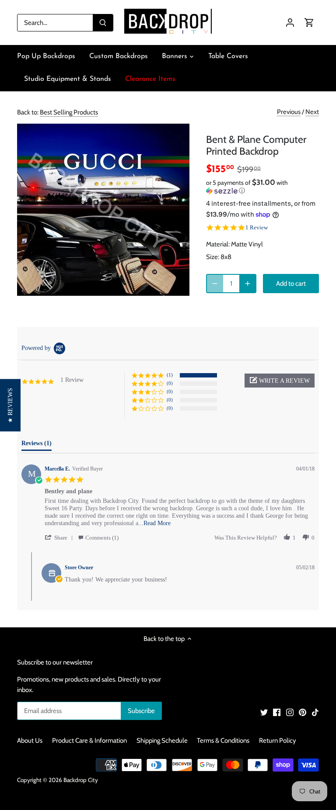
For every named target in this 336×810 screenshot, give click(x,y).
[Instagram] (290, 712)
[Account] (290, 22)
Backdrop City (80, 779)
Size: (212, 257)
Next (312, 112)
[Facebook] (276, 712)
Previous (289, 112)
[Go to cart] (309, 22)
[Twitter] (264, 712)
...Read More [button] (154, 523)
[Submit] (103, 22)
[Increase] (247, 283)
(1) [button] (170, 374)
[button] (262, 186)
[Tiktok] (315, 712)
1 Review (256, 227)
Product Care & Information (89, 740)
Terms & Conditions (223, 740)
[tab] (36, 445)
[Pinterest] (302, 712)
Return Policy (277, 740)
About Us (29, 740)
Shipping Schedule (162, 740)
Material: (218, 244)
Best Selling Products (69, 112)
